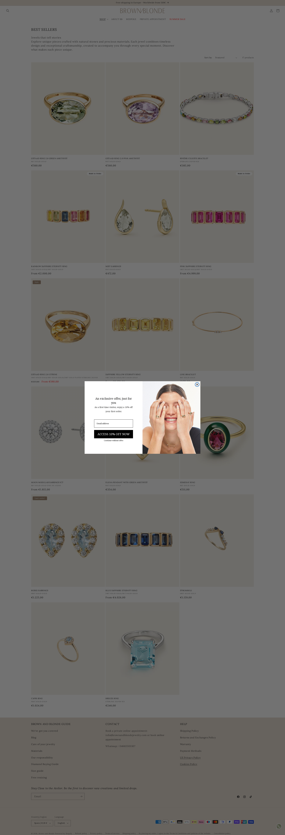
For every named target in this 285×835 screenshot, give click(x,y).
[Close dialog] (197, 384)
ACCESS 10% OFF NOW (114, 434)
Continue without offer (113, 440)
